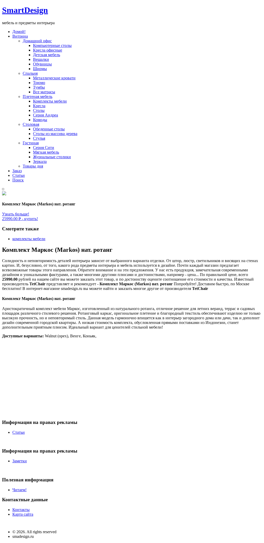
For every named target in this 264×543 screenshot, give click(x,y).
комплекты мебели (28, 239)
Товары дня (33, 166)
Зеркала (40, 161)
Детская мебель (46, 55)
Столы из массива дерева (55, 133)
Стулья (39, 138)
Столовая (31, 124)
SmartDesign (25, 10)
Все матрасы (44, 92)
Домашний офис (37, 41)
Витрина (20, 36)
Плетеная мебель (37, 96)
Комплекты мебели (50, 101)
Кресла (39, 106)
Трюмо (39, 82)
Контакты (21, 509)
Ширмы (40, 68)
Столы (39, 110)
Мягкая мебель (46, 152)
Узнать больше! (15, 214)
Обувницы (42, 64)
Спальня (30, 73)
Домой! (19, 31)
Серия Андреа (45, 115)
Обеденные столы (49, 129)
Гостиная (31, 143)
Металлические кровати (54, 78)
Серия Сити (43, 147)
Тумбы (39, 87)
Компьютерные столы (52, 45)
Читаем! (19, 490)
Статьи (18, 175)
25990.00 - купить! (20, 218)
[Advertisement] (132, 378)
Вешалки (41, 59)
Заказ (17, 171)
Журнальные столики (52, 157)
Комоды (40, 120)
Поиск (18, 180)
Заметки (19, 461)
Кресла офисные (47, 50)
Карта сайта (22, 514)
